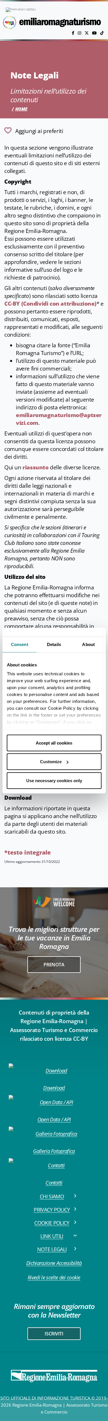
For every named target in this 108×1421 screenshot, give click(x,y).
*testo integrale (27, 852)
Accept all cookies (54, 742)
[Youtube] (95, 33)
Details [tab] (54, 644)
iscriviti (54, 1334)
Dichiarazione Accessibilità (54, 1263)
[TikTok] (102, 33)
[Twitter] (87, 33)
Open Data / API (54, 1119)
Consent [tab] (19, 644)
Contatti (54, 1182)
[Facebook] (73, 33)
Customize (51, 761)
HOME (21, 109)
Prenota (53, 964)
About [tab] (88, 644)
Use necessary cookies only (54, 780)
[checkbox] (33, 130)
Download (54, 1087)
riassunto (35, 467)
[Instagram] (80, 33)
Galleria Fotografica (54, 1151)
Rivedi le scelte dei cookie (54, 1277)
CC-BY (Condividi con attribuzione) (50, 303)
